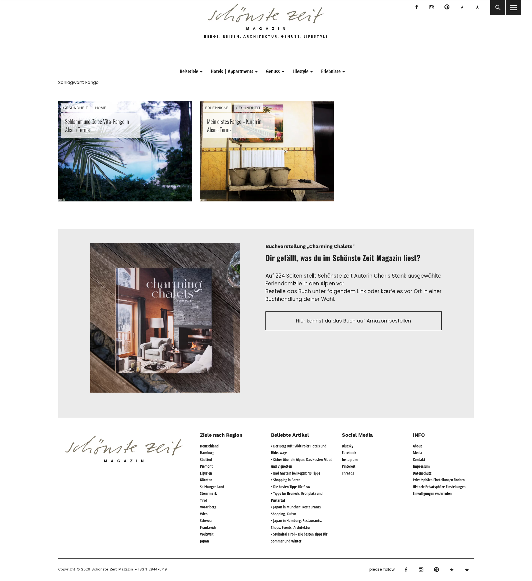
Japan (204, 541)
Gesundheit (75, 108)
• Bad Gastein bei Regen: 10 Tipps (295, 473)
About (417, 446)
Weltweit (207, 534)
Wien (204, 513)
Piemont (206, 466)
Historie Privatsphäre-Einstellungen (439, 486)
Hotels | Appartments (232, 71)
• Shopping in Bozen (285, 479)
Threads (477, 7)
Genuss (273, 71)
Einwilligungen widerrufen (432, 493)
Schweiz (206, 520)
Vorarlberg (208, 507)
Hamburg (207, 452)
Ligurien (206, 473)
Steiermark (208, 493)
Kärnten (206, 479)
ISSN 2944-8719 (152, 569)
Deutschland (209, 446)
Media (417, 452)
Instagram (431, 7)
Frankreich (208, 527)
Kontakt (419, 459)
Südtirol (206, 459)
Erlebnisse (331, 71)
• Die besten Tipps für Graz (290, 486)
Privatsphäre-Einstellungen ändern (439, 479)
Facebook (416, 7)
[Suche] (497, 7)
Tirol (203, 500)
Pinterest (446, 7)
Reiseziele (189, 71)
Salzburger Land (212, 486)
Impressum (421, 466)
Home (100, 108)
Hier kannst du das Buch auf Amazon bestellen (353, 320)
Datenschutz (422, 473)
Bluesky (462, 7)
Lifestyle (300, 71)
